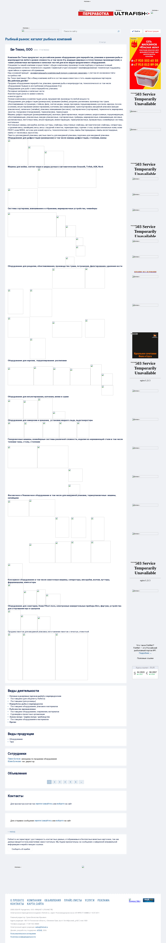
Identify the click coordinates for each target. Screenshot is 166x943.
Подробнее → (145, 653)
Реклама (103, 900)
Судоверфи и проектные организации (27, 714)
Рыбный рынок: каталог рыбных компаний (38, 39)
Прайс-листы (73, 900)
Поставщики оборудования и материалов (29, 719)
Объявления (52, 900)
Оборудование (16, 739)
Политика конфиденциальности (23, 937)
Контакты (17, 903)
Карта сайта (35, 903)
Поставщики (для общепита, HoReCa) (27, 698)
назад (12, 831)
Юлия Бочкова (14, 761)
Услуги (89, 900)
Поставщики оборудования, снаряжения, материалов (34, 711)
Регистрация (153, 31)
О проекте (17, 900)
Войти (137, 31)
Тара (11, 742)
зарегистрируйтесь (44, 804)
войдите (61, 804)
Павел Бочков (14, 759)
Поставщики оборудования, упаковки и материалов (33, 706)
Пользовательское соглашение (23, 934)
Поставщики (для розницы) (22, 701)
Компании (34, 900)
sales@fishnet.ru (41, 927)
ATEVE (39, 930)
